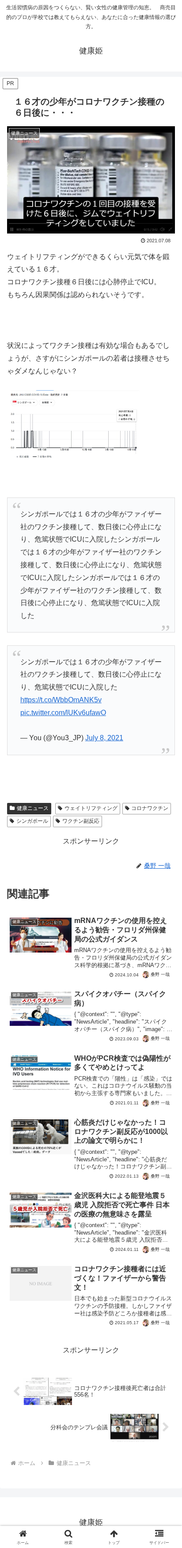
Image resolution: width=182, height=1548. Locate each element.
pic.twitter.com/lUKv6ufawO (63, 712)
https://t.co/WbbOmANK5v (61, 700)
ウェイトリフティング (91, 808)
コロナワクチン (149, 808)
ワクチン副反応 (80, 821)
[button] (163, 1231)
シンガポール (32, 821)
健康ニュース (33, 808)
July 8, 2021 (104, 738)
